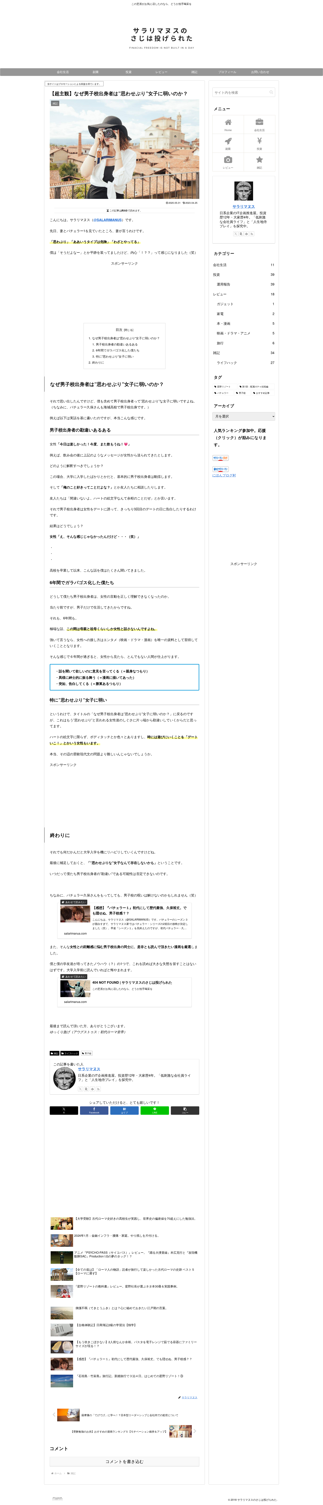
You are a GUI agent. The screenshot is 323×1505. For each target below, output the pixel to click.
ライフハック (71, 1053)
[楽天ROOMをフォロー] (86, 1089)
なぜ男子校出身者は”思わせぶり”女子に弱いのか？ (126, 338)
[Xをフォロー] (80, 1089)
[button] (185, 1110)
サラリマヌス (89, 1068)
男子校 (88, 1053)
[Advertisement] (124, 292)
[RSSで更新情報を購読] (98, 1089)
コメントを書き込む (124, 1461)
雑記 (56, 1053)
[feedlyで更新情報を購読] (92, 1089)
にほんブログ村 (224, 475)
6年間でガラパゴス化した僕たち (117, 350)
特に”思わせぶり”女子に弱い (115, 356)
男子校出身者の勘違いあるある (117, 344)
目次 (119, 329)
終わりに (98, 362)
